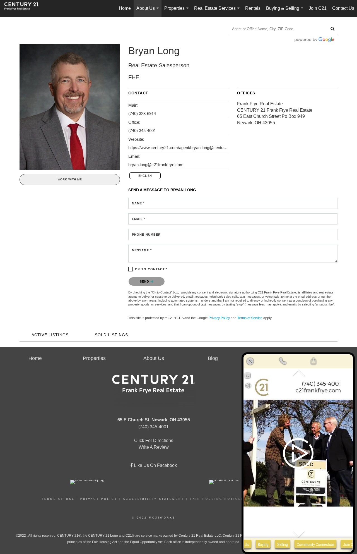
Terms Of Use (58, 499)
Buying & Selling (285, 11)
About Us (148, 11)
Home (125, 8)
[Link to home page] (24, 8)
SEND (145, 281)
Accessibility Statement (153, 499)
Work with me (70, 179)
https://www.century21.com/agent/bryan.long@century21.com (178, 147)
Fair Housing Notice (215, 499)
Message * (142, 250)
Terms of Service (249, 318)
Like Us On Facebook (155, 465)
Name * (138, 203)
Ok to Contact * (151, 269)
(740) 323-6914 (142, 113)
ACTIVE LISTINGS (50, 335)
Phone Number (146, 234)
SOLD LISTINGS (111, 335)
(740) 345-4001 (142, 130)
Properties (177, 11)
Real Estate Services (218, 11)
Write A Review (154, 447)
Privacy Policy (219, 318)
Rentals (252, 8)
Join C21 (318, 8)
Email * (139, 219)
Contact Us (343, 8)
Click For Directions (153, 440)
